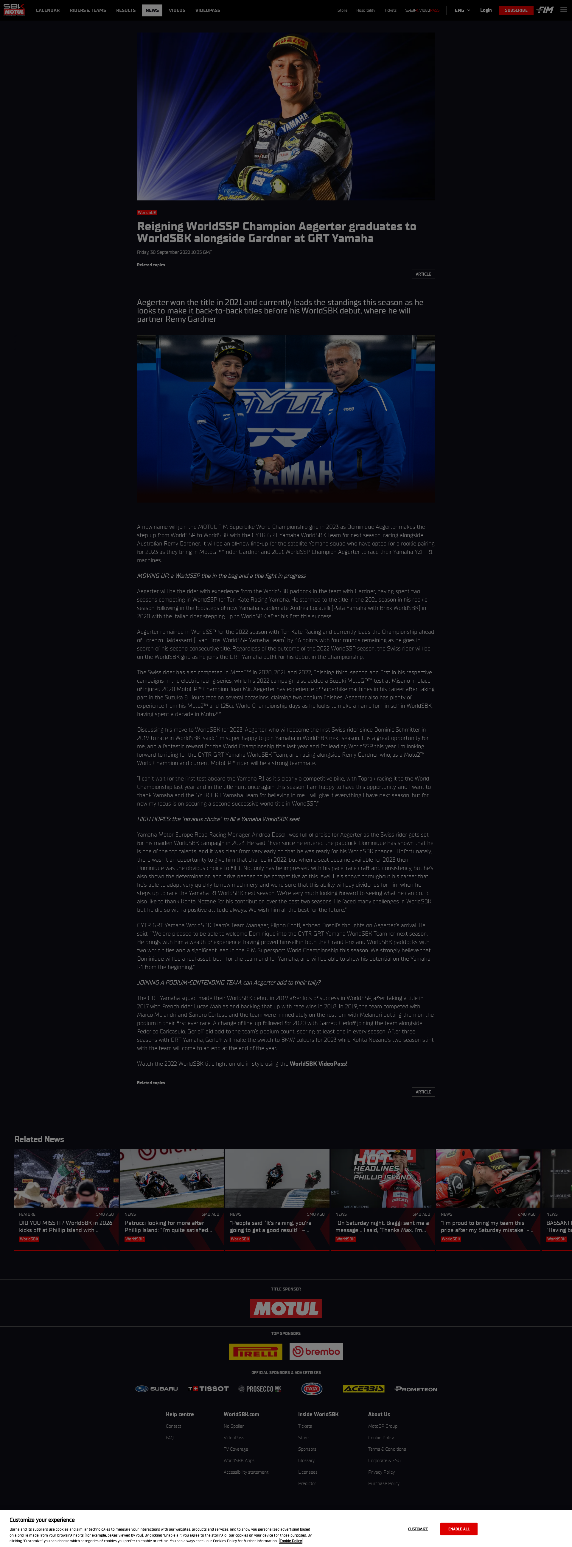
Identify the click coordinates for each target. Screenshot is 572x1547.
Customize (418, 1529)
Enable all (459, 1529)
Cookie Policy (291, 1541)
